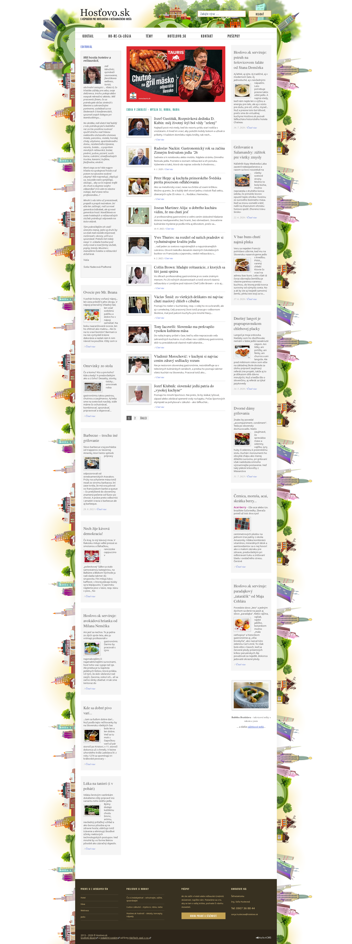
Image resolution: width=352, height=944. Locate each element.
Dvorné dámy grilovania (244, 411)
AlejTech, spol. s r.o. (139, 937)
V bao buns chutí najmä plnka (247, 239)
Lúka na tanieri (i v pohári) (98, 786)
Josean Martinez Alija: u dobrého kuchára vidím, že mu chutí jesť (185, 209)
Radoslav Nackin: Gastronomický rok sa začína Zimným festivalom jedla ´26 (189, 150)
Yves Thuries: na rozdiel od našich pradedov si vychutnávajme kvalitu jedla (188, 239)
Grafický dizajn (88, 937)
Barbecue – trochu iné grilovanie (100, 438)
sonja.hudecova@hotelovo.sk (244, 914)
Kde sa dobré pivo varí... (97, 710)
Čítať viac (160, 139)
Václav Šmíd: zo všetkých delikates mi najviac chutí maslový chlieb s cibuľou (188, 298)
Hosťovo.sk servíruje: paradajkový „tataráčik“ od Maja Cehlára (250, 593)
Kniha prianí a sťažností (203, 916)
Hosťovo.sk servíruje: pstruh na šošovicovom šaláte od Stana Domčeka (250, 60)
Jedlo (83, 917)
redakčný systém (109, 937)
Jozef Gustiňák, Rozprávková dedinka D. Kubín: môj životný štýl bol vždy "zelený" (185, 120)
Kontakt (207, 36)
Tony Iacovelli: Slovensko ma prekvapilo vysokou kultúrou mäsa (184, 328)
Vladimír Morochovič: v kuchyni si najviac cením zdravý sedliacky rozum (186, 358)
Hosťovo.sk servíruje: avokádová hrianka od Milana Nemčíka (100, 620)
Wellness (85, 910)
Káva (83, 904)
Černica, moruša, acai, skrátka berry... (251, 498)
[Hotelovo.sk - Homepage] (105, 14)
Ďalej (143, 418)
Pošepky (234, 36)
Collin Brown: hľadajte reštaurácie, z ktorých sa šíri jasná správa (189, 269)
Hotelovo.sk (177, 36)
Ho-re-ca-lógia (119, 36)
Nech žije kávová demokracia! (96, 531)
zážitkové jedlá (256, 726)
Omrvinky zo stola (98, 365)
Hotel (83, 897)
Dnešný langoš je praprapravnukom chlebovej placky (247, 323)
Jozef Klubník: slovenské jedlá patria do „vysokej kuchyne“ (184, 388)
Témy (149, 36)
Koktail (88, 36)
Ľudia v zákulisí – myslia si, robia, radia (144, 907)
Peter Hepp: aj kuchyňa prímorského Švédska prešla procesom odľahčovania (187, 180)
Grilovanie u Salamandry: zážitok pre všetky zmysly (249, 152)
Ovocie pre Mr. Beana (100, 292)
